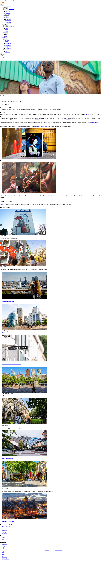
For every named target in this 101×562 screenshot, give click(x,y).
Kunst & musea (7, 16)
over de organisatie (47, 550)
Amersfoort (6, 31)
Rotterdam (6, 27)
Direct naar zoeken (12, 0)
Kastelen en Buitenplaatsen (8, 46)
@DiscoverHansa (87, 114)
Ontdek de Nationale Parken (8, 43)
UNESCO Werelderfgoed (8, 22)
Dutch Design (7, 21)
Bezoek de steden (6, 25)
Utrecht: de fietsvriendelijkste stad (7, 458)
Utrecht (30, 204)
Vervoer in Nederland (7, 52)
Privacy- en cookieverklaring (5, 559)
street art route (37, 119)
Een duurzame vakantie (8, 19)
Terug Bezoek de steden (6, 26)
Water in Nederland (7, 13)
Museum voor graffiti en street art (42, 126)
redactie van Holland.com (58, 550)
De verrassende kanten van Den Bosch (8, 427)
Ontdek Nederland (4, 23)
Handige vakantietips (4, 544)
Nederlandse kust (7, 33)
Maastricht (3, 539)
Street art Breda (2, 267)
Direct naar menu (7, 0)
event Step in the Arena (7, 195)
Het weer (6, 51)
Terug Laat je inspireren (5, 7)
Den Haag (6, 28)
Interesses (9, 39)
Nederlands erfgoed (7, 11)
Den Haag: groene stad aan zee (7, 395)
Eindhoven (6, 29)
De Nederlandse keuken (8, 45)
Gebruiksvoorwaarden (4, 558)
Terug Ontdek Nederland (5, 24)
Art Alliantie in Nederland (8, 48)
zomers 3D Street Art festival (46, 203)
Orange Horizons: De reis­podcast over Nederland (11, 47)
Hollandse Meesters (4, 529)
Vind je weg (3, 37)
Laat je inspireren (4, 6)
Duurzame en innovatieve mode (9, 18)
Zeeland (6, 36)
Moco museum (19, 126)
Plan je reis (6, 50)
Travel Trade (3, 555)
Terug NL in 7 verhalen (6, 9)
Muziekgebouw (85, 195)
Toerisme (3, 554)
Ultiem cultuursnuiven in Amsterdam (8, 521)
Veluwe (6, 34)
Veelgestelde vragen (4, 546)
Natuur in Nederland (7, 10)
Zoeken (1, 53)
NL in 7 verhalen (5, 8)
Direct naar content (2, 0)
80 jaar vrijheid (7, 41)
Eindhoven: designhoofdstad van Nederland (9, 332)
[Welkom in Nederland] (5, 3)
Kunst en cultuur (7, 42)
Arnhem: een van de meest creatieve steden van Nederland (11, 364)
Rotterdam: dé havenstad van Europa (8, 301)
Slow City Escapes (7, 40)
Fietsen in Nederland (7, 14)
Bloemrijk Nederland (4, 532)
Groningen (6, 30)
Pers (2, 556)
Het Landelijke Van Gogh (8, 20)
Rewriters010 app (94, 122)
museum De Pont (68, 119)
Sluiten (1, 55)
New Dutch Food (7, 17)
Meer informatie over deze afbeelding (5, 94)
